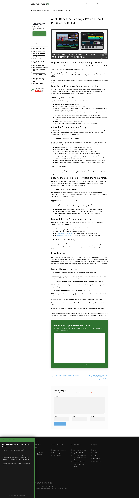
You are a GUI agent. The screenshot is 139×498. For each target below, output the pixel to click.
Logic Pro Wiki (97, 453)
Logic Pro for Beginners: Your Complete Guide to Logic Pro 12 (39, 55)
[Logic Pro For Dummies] (39, 454)
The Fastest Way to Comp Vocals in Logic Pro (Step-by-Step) (40, 80)
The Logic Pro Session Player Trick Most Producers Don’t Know (40, 69)
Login (105, 4)
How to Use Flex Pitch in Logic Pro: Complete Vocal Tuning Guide (39, 74)
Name (56, 416)
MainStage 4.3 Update (38, 59)
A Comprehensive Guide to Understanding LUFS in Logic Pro (65, 376)
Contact (99, 4)
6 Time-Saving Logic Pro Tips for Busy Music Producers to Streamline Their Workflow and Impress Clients (96, 377)
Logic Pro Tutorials (48, 486)
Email (74, 416)
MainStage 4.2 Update (38, 83)
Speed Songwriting (58, 456)
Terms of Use (97, 461)
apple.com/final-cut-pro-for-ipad (66, 235)
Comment (57, 396)
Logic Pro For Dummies (59, 450)
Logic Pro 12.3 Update (38, 65)
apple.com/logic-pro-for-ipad (65, 233)
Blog (93, 4)
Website (92, 416)
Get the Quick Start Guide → (39, 33)
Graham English (57, 453)
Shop (87, 4)
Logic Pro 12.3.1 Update (39, 51)
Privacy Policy (96, 458)
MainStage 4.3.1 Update (39, 48)
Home (34, 10)
